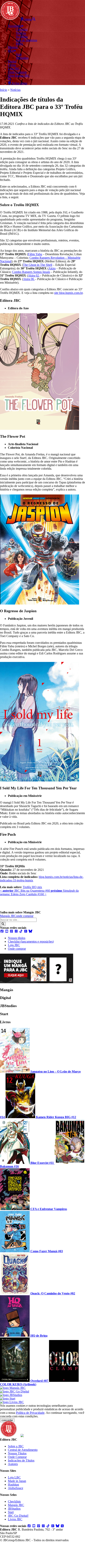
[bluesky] (30, 931)
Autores (13, 1464)
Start (11, 1512)
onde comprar (24, 916)
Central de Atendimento (23, 1449)
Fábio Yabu (35, 254)
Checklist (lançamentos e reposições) (31, 941)
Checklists (14, 1501)
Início (3, 90)
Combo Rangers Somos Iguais (31, 272)
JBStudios (14, 1508)
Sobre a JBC (16, 1446)
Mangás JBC (8, 916)
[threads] (26, 931)
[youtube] (7, 931)
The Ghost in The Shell (37, 264)
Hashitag (13, 1484)
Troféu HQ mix (32, 887)
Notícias (15, 90)
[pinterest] (11, 931)
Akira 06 (29, 279)
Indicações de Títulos (21, 1460)
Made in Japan (17, 1481)
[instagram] (16, 931)
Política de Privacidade (30, 1412)
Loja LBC (14, 1477)
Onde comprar (17, 948)
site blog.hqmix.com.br (68, 292)
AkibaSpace (15, 1488)
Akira (52, 268)
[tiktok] (21, 931)
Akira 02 (34, 275)
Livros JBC (15, 1519)
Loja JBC (14, 945)
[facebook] (2, 931)
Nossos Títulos (17, 1453)
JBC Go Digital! (18, 1515)
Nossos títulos (16, 938)
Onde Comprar (17, 1457)
